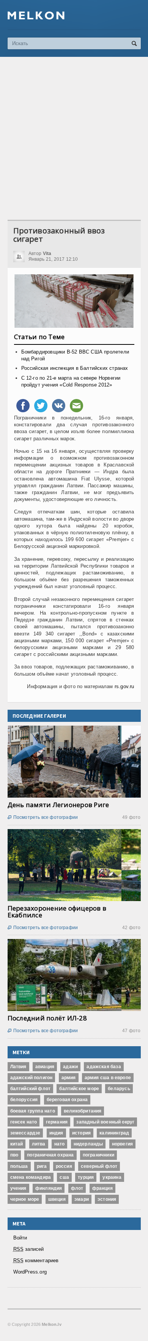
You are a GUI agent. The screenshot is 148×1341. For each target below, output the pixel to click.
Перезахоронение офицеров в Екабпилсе (57, 911)
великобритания (83, 1111)
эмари (81, 1199)
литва (39, 1144)
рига (42, 1166)
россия (64, 1166)
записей (28, 1249)
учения (18, 1188)
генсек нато (23, 1122)
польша (19, 1166)
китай (16, 1144)
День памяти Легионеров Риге (58, 804)
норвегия (122, 1144)
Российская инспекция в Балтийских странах (74, 368)
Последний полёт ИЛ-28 (47, 1018)
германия (57, 1122)
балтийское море (79, 1088)
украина (111, 1177)
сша (64, 1177)
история (81, 1133)
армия (68, 1077)
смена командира (30, 1177)
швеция (57, 1199)
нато (59, 1144)
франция (102, 1188)
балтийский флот (30, 1088)
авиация (44, 1066)
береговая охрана (67, 1099)
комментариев (36, 1260)
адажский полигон (31, 1077)
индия (56, 1133)
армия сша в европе (108, 1077)
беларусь (119, 1088)
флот (77, 1188)
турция (86, 1177)
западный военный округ (105, 1122)
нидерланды (88, 1144)
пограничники (98, 1155)
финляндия (48, 1188)
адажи (70, 1066)
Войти (20, 1238)
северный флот (99, 1166)
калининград (114, 1133)
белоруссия (24, 1099)
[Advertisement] (74, 138)
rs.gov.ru (124, 686)
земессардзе (25, 1133)
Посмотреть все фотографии (43, 817)
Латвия (18, 1066)
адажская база (104, 1066)
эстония (107, 1199)
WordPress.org (30, 1272)
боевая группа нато (32, 1111)
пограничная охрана (50, 1155)
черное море (24, 1199)
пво (14, 1155)
